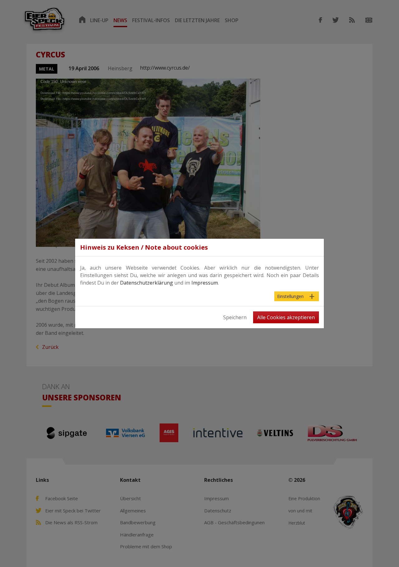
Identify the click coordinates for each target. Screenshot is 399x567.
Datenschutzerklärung (146, 282)
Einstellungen (290, 296)
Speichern (235, 317)
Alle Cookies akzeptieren (286, 317)
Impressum (204, 282)
